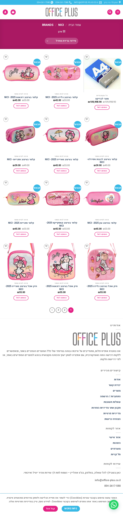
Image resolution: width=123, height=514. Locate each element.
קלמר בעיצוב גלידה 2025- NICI (61, 97)
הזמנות (117, 443)
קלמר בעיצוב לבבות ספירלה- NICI (102, 161)
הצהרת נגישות (112, 419)
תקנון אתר (115, 408)
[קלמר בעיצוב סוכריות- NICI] (21, 135)
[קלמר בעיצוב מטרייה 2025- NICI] (61, 135)
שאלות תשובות (112, 402)
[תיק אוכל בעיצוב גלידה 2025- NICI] (102, 262)
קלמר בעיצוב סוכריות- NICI (21, 159)
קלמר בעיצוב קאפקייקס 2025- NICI (61, 224)
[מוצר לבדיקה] (102, 73)
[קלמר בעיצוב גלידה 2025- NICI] (61, 72)
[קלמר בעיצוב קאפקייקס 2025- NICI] (61, 198)
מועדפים (116, 449)
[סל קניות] (13, 12)
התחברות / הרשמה (110, 396)
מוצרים (117, 391)
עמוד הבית (75, 25)
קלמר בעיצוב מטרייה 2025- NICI (61, 159)
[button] (114, 505)
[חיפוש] (109, 12)
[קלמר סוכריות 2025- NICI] (21, 198)
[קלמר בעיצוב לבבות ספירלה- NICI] (102, 135)
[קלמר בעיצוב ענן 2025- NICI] (102, 198)
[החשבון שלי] (5, 12)
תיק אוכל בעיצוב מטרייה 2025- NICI (21, 288)
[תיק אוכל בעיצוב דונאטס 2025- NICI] (61, 262)
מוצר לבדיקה (102, 98)
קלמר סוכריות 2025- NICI (21, 223)
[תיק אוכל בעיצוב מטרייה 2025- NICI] (21, 262)
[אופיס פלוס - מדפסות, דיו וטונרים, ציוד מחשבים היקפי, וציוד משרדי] (61, 12)
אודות (117, 379)
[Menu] (117, 12)
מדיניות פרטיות (112, 413)
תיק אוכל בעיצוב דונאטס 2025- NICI (61, 288)
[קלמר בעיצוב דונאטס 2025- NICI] (21, 72)
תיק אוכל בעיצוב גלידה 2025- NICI (101, 288)
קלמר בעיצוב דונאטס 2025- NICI (21, 97)
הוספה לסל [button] (102, 107)
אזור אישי (115, 437)
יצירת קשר (115, 385)
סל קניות (116, 454)
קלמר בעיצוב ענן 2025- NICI (101, 223)
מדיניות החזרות (100, 408)
